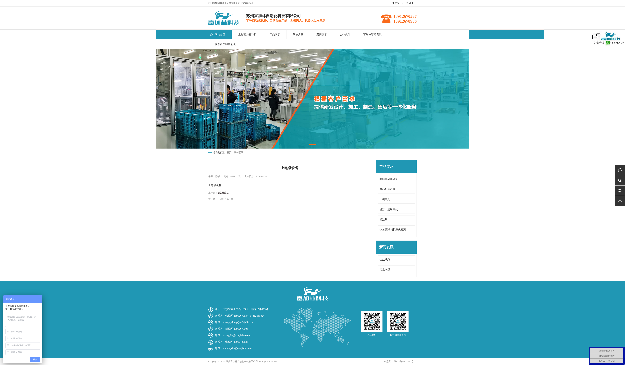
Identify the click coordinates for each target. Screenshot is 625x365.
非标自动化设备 (389, 179)
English (409, 3)
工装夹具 (385, 199)
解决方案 (298, 34)
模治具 (383, 219)
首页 (229, 152)
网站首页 (220, 34)
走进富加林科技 (247, 34)
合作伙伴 (345, 34)
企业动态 (385, 259)
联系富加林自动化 (225, 44)
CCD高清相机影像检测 (393, 229)
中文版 (395, 3)
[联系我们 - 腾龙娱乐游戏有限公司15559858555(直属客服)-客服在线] (224, 23)
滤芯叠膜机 (223, 193)
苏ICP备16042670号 (403, 361)
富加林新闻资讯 (372, 34)
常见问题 (385, 269)
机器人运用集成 (389, 209)
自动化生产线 (387, 189)
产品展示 (275, 34)
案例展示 (321, 34)
